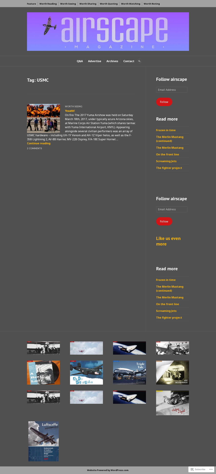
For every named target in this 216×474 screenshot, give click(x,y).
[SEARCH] (139, 61)
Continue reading (38, 143)
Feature (31, 3)
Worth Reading (48, 3)
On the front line (167, 154)
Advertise (94, 61)
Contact (128, 61)
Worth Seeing (68, 3)
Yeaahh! (70, 111)
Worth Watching (130, 3)
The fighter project (169, 168)
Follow (164, 102)
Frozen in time (166, 130)
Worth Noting (152, 3)
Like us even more (168, 241)
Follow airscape (171, 79)
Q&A (80, 61)
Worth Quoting (109, 3)
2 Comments (34, 148)
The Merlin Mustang (169, 148)
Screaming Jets (166, 161)
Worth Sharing (87, 3)
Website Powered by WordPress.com (107, 470)
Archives (112, 61)
